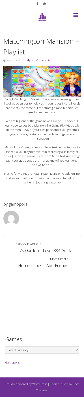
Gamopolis (12, 362)
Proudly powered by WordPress (26, 384)
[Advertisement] (42, 300)
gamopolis (18, 204)
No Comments (40, 60)
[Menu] (75, 16)
